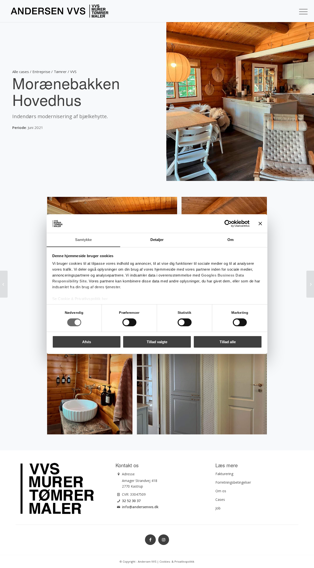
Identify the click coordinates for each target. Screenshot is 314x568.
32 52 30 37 (131, 500)
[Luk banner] (260, 223)
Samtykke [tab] (83, 240)
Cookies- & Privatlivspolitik (176, 561)
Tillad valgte (157, 342)
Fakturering (224, 473)
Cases (220, 499)
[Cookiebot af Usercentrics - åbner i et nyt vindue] (228, 223)
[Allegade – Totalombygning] (310, 284)
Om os (220, 491)
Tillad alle (228, 342)
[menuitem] (302, 11)
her (105, 299)
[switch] (129, 322)
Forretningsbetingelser (233, 482)
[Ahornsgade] (4, 284)
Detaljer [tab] (157, 240)
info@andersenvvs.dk (140, 507)
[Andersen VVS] (59, 11)
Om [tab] (230, 240)
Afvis (86, 342)
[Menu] (302, 11)
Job (218, 508)
